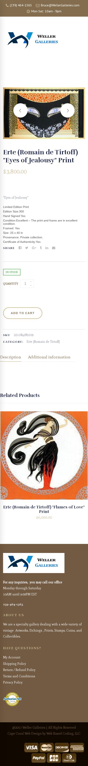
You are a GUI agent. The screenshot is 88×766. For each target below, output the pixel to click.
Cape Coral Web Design (25, 733)
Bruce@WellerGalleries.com (59, 5)
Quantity (10, 284)
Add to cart (23, 313)
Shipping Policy (14, 664)
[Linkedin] (47, 248)
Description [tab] (10, 356)
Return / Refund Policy (19, 670)
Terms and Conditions (19, 676)
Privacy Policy (13, 682)
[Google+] (34, 248)
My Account (11, 657)
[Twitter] (27, 248)
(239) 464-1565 (20, 5)
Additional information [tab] (49, 356)
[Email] (54, 248)
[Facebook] (20, 248)
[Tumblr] (40, 248)
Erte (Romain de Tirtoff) (43, 342)
